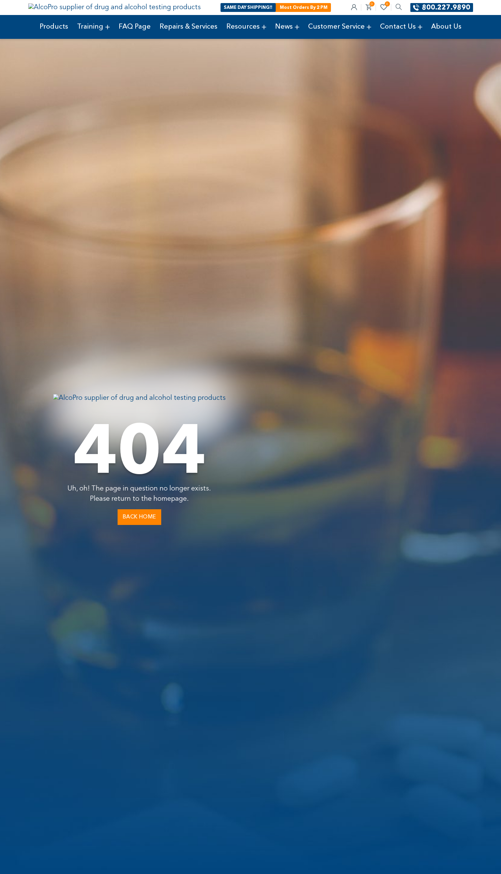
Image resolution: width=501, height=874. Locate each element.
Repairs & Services (188, 27)
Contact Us (398, 27)
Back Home (139, 517)
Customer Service (336, 27)
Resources (243, 27)
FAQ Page (135, 27)
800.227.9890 (446, 7)
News (284, 27)
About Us (446, 27)
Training (90, 27)
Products (54, 27)
